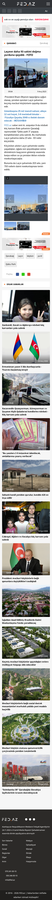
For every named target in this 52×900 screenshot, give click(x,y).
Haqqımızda (31, 861)
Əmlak (28, 853)
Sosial (4, 849)
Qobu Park (11, 264)
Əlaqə (28, 857)
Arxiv (4, 861)
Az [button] (46, 10)
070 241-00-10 (10, 871)
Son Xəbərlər (7, 840)
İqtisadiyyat (31, 844)
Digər (4, 857)
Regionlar (6, 853)
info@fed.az (10, 880)
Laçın (20, 256)
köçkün (30, 256)
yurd (40, 256)
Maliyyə (29, 840)
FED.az (8, 125)
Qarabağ (10, 256)
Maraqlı (29, 849)
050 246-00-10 (11, 875)
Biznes (4, 844)
